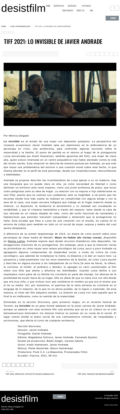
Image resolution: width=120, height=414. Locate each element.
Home (3, 26)
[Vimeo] (67, 404)
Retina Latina (16, 241)
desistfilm (23, 8)
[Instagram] (61, 404)
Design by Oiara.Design (111, 405)
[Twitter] (54, 404)
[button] (112, 18)
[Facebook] (48, 404)
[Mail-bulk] (73, 404)
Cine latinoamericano (20, 26)
